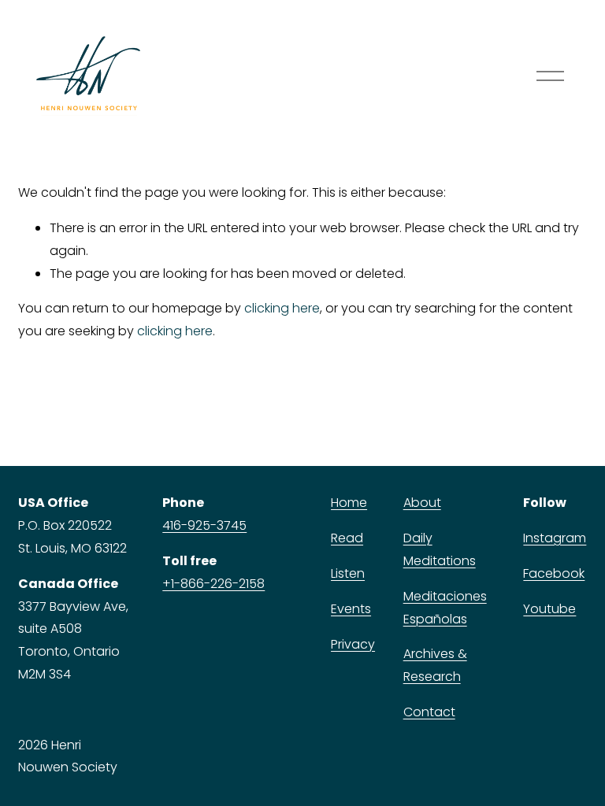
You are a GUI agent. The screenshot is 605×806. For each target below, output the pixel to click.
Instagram (554, 538)
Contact (429, 712)
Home (349, 503)
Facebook (554, 573)
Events (351, 609)
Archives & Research (435, 665)
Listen (348, 573)
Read (347, 538)
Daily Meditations (439, 549)
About (422, 503)
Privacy (353, 644)
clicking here (282, 308)
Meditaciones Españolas (445, 607)
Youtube (549, 609)
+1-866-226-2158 (213, 584)
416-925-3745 (204, 525)
